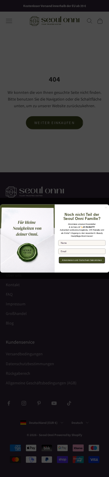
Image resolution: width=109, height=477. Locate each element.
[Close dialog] (106, 207)
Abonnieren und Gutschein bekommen (82, 260)
